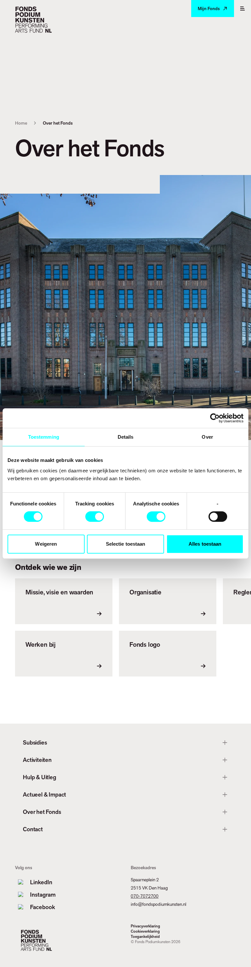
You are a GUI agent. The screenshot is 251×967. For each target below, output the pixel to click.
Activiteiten (37, 760)
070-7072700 (145, 896)
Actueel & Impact (44, 794)
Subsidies (35, 742)
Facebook (42, 907)
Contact (33, 829)
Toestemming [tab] (43, 437)
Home (21, 123)
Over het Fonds (42, 812)
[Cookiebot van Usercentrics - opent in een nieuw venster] (214, 418)
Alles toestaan (205, 544)
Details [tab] (126, 437)
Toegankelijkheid (145, 937)
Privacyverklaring (145, 926)
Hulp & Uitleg (39, 777)
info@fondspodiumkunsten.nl (158, 904)
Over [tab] (207, 437)
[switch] (94, 516)
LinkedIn (41, 882)
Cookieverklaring (145, 931)
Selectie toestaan (125, 544)
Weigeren (46, 544)
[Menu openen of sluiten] (242, 8)
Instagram (43, 894)
